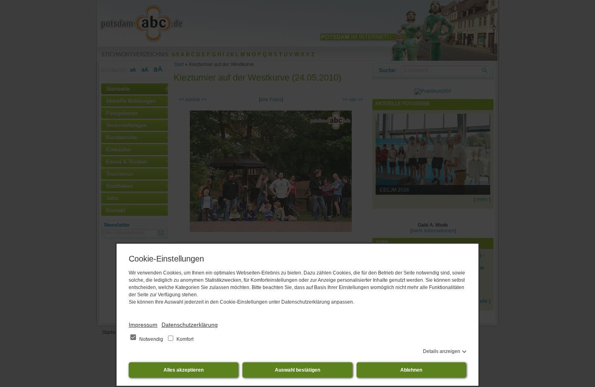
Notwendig (151, 339)
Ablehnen (411, 370)
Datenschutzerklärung (190, 324)
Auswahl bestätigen (297, 370)
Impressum (143, 324)
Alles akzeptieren (184, 370)
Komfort (184, 339)
